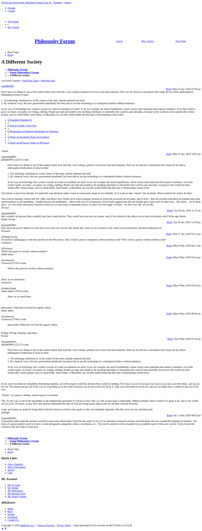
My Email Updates (17, 496)
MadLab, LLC (27, 525)
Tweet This (30, 125)
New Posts (180, 41)
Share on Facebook (39, 137)
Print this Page (48, 80)
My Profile (13, 488)
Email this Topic (30, 80)
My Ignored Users (17, 493)
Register (58, 2)
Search (67, 2)
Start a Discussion (16, 467)
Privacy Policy (64, 525)
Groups (11, 10)
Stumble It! (26, 120)
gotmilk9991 (7, 86)
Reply (11, 55)
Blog (10, 511)
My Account (14, 485)
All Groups (13, 21)
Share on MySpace (39, 142)
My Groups (13, 27)
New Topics (147, 41)
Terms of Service (45, 525)
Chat (10, 472)
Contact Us (13, 520)
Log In (47, 2)
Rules (10, 508)
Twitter (11, 514)
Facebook (12, 517)
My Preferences (15, 490)
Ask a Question (15, 464)
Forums (11, 8)
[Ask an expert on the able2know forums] (22, 2)
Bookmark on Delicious (46, 131)
